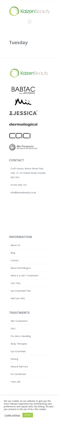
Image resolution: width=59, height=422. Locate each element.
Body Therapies (19, 343)
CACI (13, 328)
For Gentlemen (18, 374)
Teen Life (15, 381)
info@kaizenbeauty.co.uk (23, 192)
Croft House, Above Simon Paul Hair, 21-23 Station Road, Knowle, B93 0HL (28, 173)
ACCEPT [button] (27, 415)
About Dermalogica (20, 267)
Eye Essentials (18, 351)
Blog (13, 252)
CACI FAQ (15, 283)
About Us (15, 245)
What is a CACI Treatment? (25, 275)
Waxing (14, 358)
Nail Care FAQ (18, 298)
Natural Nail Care (19, 366)
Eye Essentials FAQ (21, 290)
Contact (15, 260)
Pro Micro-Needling (21, 336)
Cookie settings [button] (12, 415)
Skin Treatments (19, 320)
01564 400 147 (19, 184)
